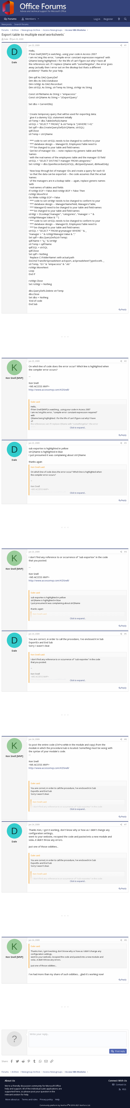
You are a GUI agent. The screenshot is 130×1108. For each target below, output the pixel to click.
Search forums (21, 24)
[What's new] (119, 19)
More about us (12, 1099)
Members (30, 18)
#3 (125, 443)
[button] (38, 19)
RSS (124, 1089)
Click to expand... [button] (78, 427)
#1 (125, 45)
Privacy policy (46, 1099)
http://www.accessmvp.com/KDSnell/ (49, 389)
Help (57, 1099)
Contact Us (120, 1084)
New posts (7, 24)
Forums (12, 18)
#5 (125, 634)
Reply (124, 309)
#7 (125, 824)
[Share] (121, 45)
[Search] (125, 19)
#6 (125, 739)
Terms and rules (30, 1099)
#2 (125, 361)
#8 (125, 940)
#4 (125, 551)
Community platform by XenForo (65, 1105)
